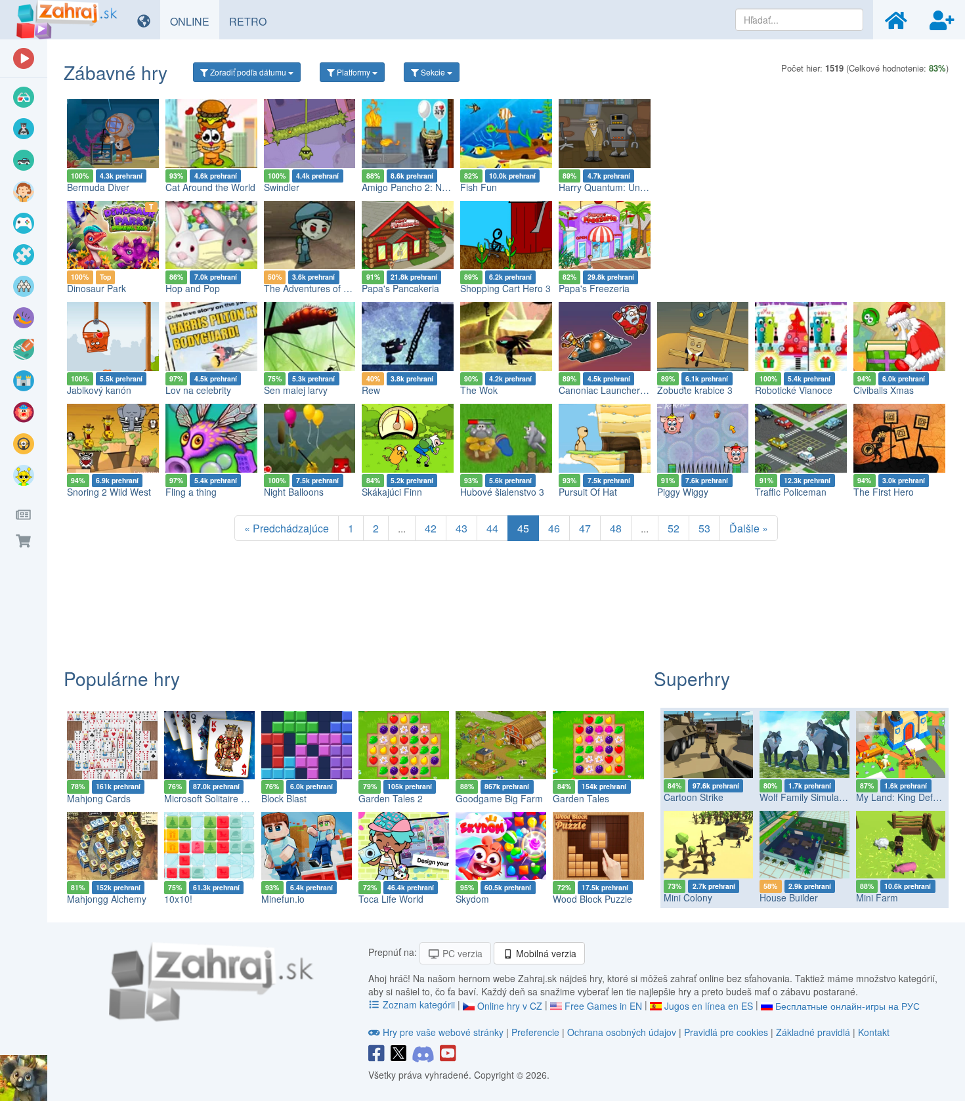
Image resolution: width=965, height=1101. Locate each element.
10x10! (178, 898)
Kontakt (874, 1032)
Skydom (472, 898)
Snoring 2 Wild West (109, 491)
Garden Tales (581, 798)
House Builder (789, 897)
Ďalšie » (748, 528)
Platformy (353, 71)
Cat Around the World (210, 187)
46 (554, 528)
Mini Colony (688, 897)
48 (616, 528)
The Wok (479, 390)
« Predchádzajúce (286, 528)
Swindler (281, 187)
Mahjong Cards (99, 798)
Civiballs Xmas (883, 390)
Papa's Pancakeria (400, 288)
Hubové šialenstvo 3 (502, 491)
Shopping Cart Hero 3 (505, 288)
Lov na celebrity (198, 390)
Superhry (692, 678)
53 (704, 528)
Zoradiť (247, 71)
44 (492, 528)
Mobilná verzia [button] (544, 953)
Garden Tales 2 (390, 798)
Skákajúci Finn (392, 491)
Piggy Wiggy (682, 491)
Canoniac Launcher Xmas (612, 390)
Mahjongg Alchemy (106, 898)
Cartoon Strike (693, 797)
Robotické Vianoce (793, 390)
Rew (371, 390)
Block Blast (284, 798)
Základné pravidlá (813, 1032)
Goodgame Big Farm (499, 798)
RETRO (252, 21)
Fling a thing (191, 491)
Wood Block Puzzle (592, 898)
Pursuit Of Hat (588, 491)
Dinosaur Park (96, 288)
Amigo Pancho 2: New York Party (430, 187)
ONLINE (194, 21)
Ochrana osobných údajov (621, 1032)
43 (461, 528)
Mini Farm (877, 897)
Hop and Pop (192, 288)
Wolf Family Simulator (805, 797)
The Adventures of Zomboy (320, 288)
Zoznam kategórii (419, 1004)
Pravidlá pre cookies (726, 1032)
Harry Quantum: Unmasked (616, 187)
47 (585, 528)
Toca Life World (390, 898)
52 (673, 528)
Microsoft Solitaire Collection (223, 798)
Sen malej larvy (296, 390)
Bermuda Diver (98, 187)
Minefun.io (283, 898)
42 (431, 528)
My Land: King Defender (906, 797)
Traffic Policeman (790, 491)
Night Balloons (294, 491)
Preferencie (536, 1032)
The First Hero (883, 491)
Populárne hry (122, 678)
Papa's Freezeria (594, 288)
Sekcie (433, 71)
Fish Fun (478, 187)
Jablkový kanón (99, 390)
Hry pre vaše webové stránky (443, 1032)
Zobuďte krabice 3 (695, 390)
